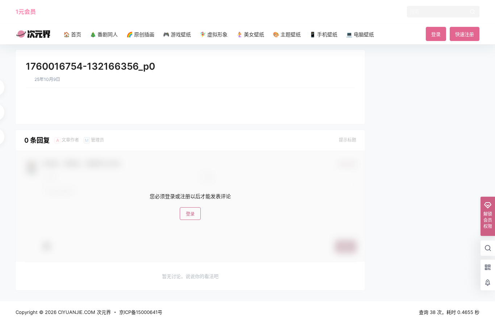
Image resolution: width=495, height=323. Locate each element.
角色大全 (83, 12)
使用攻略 (54, 12)
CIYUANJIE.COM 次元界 (84, 312)
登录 (436, 34)
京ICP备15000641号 (140, 312)
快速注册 (464, 34)
